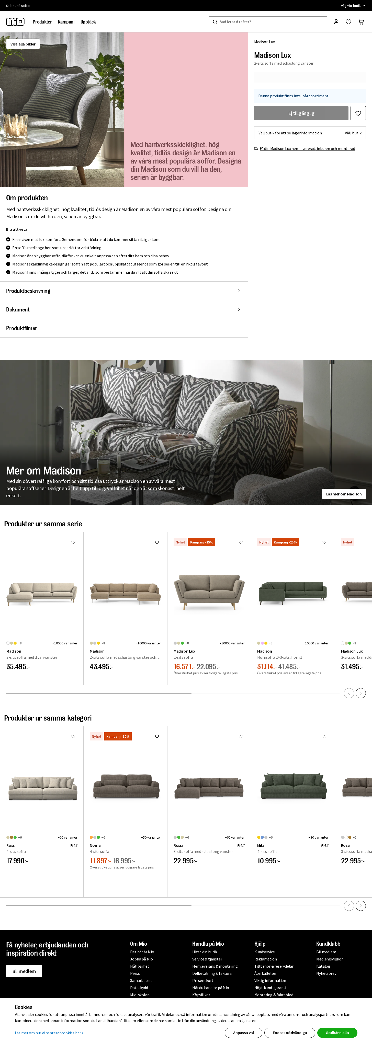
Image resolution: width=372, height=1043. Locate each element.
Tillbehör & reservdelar (274, 966)
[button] (62, 109)
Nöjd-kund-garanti (270, 987)
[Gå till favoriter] (348, 22)
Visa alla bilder (23, 44)
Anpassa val (243, 1032)
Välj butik (353, 132)
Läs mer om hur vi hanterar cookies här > (49, 1032)
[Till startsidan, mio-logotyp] (15, 22)
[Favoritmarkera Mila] (324, 736)
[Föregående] (349, 693)
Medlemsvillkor (329, 958)
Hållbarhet (139, 966)
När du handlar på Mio (210, 987)
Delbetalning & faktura (212, 973)
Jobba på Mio (141, 958)
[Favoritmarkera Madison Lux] (358, 113)
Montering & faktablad (273, 994)
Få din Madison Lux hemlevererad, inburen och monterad (307, 148)
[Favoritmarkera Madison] (73, 542)
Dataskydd (139, 987)
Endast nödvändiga (290, 1032)
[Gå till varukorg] (361, 22)
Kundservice (264, 951)
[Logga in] (336, 22)
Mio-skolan (139, 994)
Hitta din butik (204, 951)
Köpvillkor (201, 994)
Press (135, 973)
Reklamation (265, 958)
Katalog (323, 966)
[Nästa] (361, 693)
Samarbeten (140, 980)
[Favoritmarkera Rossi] (73, 736)
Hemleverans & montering (215, 966)
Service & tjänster (207, 958)
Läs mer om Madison (344, 493)
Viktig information (270, 980)
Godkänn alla (337, 1032)
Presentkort (202, 980)
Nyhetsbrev (326, 973)
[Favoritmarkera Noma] (157, 736)
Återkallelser (265, 973)
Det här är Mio (142, 951)
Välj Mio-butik (351, 5)
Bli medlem (24, 971)
